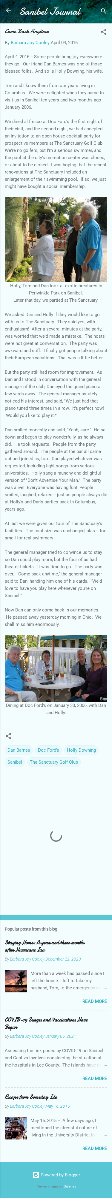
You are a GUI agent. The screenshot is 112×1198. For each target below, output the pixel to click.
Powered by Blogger (59, 1175)
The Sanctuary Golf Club (54, 762)
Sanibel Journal (49, 11)
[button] (103, 33)
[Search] (103, 12)
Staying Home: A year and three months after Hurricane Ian (45, 946)
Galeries (70, 1186)
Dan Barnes (18, 750)
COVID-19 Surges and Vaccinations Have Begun (46, 1023)
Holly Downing (81, 750)
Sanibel (14, 762)
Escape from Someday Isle (31, 1097)
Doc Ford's (48, 750)
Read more (94, 1001)
